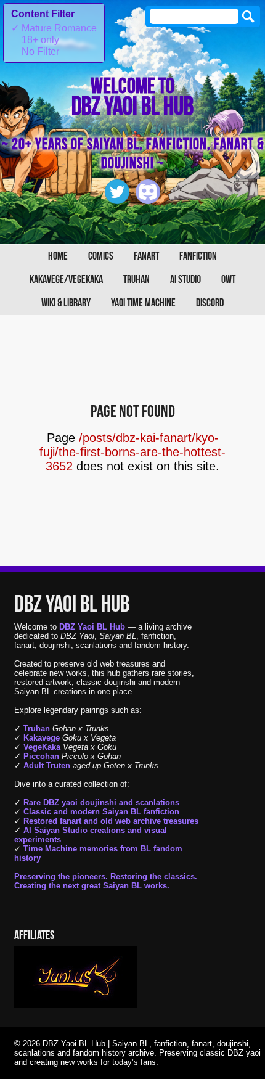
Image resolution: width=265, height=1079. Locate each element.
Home (58, 256)
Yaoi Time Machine (143, 303)
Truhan (136, 279)
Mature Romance (54, 28)
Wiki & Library (66, 303)
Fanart (146, 256)
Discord (210, 303)
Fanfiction (198, 256)
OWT (228, 279)
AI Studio (185, 279)
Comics (100, 256)
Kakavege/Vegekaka (66, 279)
